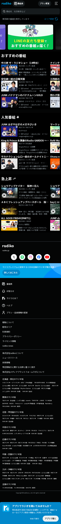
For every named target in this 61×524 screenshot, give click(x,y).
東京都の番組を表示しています (15, 18)
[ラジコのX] (14, 257)
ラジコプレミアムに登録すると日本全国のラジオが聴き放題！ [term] (29, 267)
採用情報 (6, 362)
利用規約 (6, 331)
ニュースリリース (9, 357)
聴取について (8, 322)
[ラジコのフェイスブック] (39, 257)
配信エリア (7, 326)
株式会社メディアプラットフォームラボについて (23, 371)
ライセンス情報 (9, 341)
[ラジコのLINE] (22, 257)
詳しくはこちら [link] (11, 272)
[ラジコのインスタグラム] (30, 257)
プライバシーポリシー (12, 336)
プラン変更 (44, 3)
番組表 (20, 3)
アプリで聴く (50, 518)
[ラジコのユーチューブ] (47, 257)
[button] (51, 19)
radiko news (7, 345)
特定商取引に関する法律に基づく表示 (18, 367)
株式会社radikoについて (12, 353)
